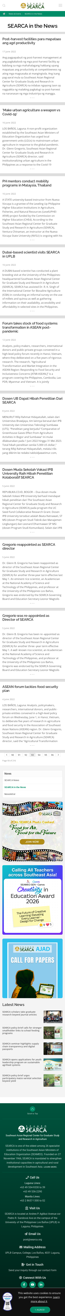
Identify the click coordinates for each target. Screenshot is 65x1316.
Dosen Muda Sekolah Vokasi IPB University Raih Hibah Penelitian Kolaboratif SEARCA (27, 474)
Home (4, 14)
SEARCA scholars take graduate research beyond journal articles (19, 1013)
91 (19, 755)
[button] (4, 5)
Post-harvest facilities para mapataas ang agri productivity (31, 41)
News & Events (15, 14)
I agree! (40, 1309)
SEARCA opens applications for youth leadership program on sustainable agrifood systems (21, 1062)
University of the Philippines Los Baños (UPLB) (31, 1222)
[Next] (58, 755)
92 (26, 755)
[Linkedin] (41, 1284)
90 (12, 755)
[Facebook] (24, 1284)
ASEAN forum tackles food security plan (30, 689)
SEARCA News (11, 780)
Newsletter (10, 794)
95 (45, 755)
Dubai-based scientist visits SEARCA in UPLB (30, 254)
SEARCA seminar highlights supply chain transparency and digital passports (20, 1046)
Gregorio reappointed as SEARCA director (28, 546)
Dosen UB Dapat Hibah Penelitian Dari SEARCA (32, 400)
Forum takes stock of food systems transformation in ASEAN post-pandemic (30, 327)
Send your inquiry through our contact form (32, 1270)
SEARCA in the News (15, 787)
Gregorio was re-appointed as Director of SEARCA (25, 618)
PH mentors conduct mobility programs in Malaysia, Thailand (26, 183)
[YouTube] (32, 1284)
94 (39, 755)
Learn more (50, 1167)
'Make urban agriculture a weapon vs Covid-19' (31, 112)
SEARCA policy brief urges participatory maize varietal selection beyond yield (21, 1078)
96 (52, 755)
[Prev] (6, 755)
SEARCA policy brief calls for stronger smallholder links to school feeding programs (22, 1030)
